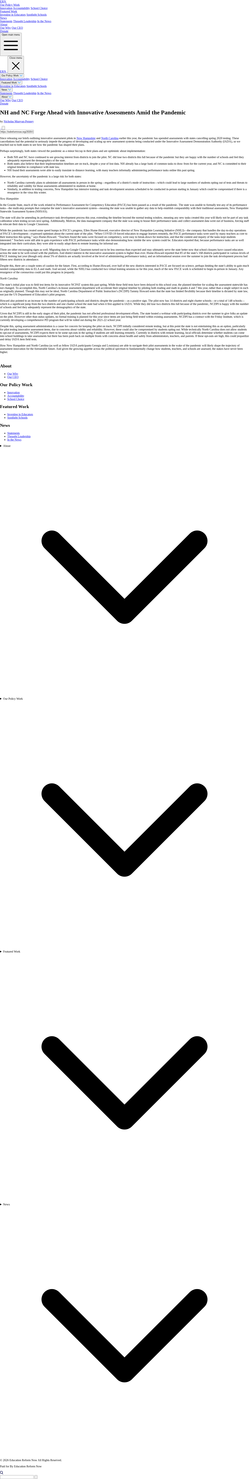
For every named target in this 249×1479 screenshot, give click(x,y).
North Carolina (109, 138)
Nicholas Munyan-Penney (19, 121)
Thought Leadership (24, 21)
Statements (6, 21)
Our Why (5, 27)
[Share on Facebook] (0, 127)
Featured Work (8, 11)
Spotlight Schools (36, 14)
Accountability (21, 8)
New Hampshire (86, 138)
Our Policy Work (10, 4)
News (3, 17)
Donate (4, 31)
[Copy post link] (3, 128)
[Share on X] (1, 127)
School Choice (39, 8)
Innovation (6, 8)
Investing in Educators (13, 14)
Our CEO (17, 27)
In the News (44, 21)
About (3, 24)
